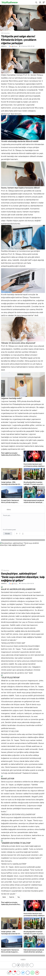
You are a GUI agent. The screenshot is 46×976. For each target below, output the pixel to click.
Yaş (18, 897)
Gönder (7, 533)
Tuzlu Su (11, 897)
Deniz (4, 897)
